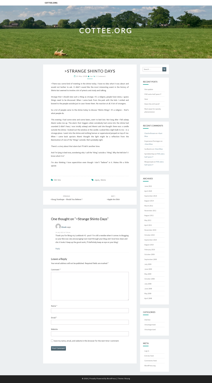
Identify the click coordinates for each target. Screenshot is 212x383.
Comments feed (150, 360)
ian (91, 76)
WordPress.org (150, 365)
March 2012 (148, 206)
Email (54, 317)
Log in (146, 351)
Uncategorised (149, 324)
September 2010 (150, 240)
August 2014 (149, 201)
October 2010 (149, 235)
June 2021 (148, 186)
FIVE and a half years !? (152, 94)
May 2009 (147, 274)
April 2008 (148, 298)
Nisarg (127, 378)
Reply (57, 248)
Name (54, 306)
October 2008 (149, 279)
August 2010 (149, 245)
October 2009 (149, 254)
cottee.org (51, 2)
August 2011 (149, 215)
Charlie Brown (149, 133)
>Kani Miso (148, 144)
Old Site (57, 180)
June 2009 (148, 269)
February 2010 (149, 249)
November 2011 (150, 210)
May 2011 (147, 220)
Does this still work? (152, 104)
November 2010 (150, 230)
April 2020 (148, 191)
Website (54, 329)
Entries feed (149, 356)
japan (96, 180)
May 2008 (147, 293)
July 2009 (147, 264)
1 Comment (101, 76)
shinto (103, 180)
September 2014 (150, 196)
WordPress (111, 378)
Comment (56, 269)
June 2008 (148, 288)
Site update (148, 89)
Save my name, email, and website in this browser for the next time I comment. (86, 340)
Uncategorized (150, 329)
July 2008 (147, 284)
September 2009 (150, 259)
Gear (146, 99)
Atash (63, 227)
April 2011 (148, 225)
